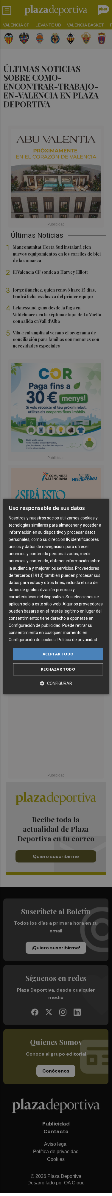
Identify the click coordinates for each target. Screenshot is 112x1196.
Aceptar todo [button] (58, 654)
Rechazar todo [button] (58, 669)
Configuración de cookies (32, 640)
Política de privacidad (77, 640)
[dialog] (56, 596)
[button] (56, 683)
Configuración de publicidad (34, 625)
